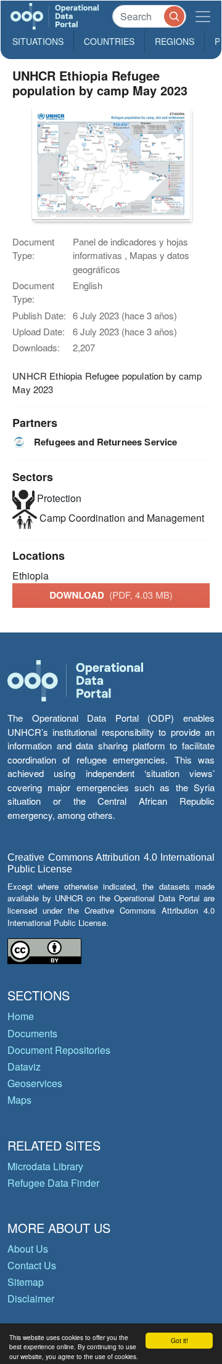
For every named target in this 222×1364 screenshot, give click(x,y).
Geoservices (34, 1083)
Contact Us (31, 1265)
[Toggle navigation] (203, 16)
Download (111, 595)
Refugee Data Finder (53, 1183)
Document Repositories (58, 1050)
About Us (27, 1249)
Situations (38, 41)
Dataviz (24, 1066)
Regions (174, 41)
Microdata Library (45, 1166)
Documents (32, 1033)
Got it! (179, 1340)
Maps (19, 1100)
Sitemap (25, 1282)
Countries (109, 41)
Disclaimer (30, 1298)
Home (20, 1016)
